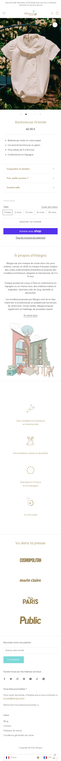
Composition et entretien (18, 168)
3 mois (7, 212)
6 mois (18, 212)
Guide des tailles (49, 207)
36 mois (52, 212)
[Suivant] (40, 114)
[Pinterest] (24, 678)
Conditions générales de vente (18, 735)
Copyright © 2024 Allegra (30, 748)
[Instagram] (17, 678)
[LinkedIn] (44, 678)
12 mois (29, 212)
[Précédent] (20, 114)
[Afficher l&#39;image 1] (26, 114)
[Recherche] (52, 13)
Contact (7, 726)
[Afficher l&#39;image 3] (32, 114)
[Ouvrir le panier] (57, 13)
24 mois (40, 212)
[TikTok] (37, 678)
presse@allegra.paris (13, 698)
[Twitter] (11, 678)
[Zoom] (54, 24)
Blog (5, 721)
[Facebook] (4, 678)
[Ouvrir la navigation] (4, 13)
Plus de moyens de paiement (30, 237)
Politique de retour (12, 730)
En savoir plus (30, 315)
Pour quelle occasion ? (17, 178)
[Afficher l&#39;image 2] (29, 114)
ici (38, 705)
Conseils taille (13, 187)
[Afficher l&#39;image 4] (35, 114)
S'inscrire (14, 659)
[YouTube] (30, 678)
